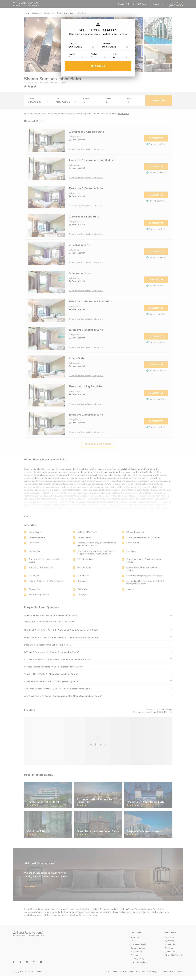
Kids (115, 54)
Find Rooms (98, 66)
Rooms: (72, 54)
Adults (94, 54)
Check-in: (72, 43)
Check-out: (106, 43)
